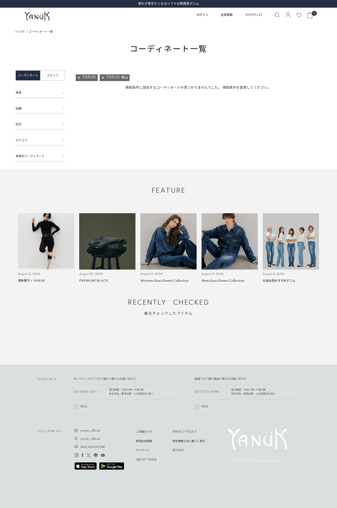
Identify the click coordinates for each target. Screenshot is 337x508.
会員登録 (227, 15)
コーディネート (28, 75)
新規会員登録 (144, 441)
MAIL (84, 406)
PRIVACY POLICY (184, 431)
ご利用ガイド (144, 431)
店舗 (18, 108)
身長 (18, 92)
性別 (18, 124)
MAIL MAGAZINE (92, 447)
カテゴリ (21, 140)
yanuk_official (90, 430)
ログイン (202, 15)
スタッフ (52, 75)
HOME (20, 31)
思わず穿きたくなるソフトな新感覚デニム (43, 3)
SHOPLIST (253, 15)
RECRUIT (178, 450)
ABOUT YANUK (146, 459)
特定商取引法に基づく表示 (188, 441)
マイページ (143, 450)
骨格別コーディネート (30, 156)
